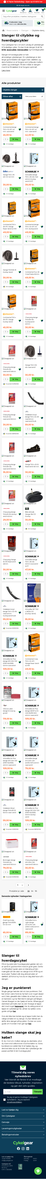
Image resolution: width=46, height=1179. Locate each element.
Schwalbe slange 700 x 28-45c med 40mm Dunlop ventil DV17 (31, 178)
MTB (4, 50)
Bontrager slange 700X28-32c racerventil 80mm (9, 862)
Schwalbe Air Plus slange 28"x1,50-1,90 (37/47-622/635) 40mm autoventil (10, 662)
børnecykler (22, 50)
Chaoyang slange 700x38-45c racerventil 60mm (9, 467)
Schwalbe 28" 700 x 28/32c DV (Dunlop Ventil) (31, 611)
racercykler (12, 50)
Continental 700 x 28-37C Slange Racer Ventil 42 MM (10, 227)
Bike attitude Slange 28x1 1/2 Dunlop (30, 514)
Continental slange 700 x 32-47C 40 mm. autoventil (9, 129)
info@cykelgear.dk (7, 1160)
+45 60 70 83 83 (6, 1158)
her (14, 1011)
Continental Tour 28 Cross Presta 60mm (32, 273)
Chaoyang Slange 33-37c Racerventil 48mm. (9, 562)
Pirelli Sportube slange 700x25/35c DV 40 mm (9, 922)
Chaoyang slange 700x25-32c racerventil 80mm (9, 417)
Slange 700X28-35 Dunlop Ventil (9, 271)
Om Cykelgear (8, 1116)
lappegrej (19, 1006)
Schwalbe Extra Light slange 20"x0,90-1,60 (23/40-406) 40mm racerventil (32, 924)
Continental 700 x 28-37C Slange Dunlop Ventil (9, 320)
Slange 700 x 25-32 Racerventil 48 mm (32, 465)
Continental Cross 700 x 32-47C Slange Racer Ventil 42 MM (32, 662)
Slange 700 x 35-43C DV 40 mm (9, 176)
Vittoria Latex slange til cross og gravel (9, 711)
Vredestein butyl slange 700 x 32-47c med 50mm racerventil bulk (32, 418)
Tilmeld (38, 1092)
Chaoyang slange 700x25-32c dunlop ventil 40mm (10, 514)
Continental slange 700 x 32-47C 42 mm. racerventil (32, 129)
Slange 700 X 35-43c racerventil (31, 366)
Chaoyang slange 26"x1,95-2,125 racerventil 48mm (31, 862)
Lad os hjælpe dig (10, 1110)
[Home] (3, 30)
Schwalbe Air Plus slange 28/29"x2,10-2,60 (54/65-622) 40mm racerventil (32, 712)
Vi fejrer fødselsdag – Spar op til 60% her (24, 2)
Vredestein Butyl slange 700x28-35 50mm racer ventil (9, 810)
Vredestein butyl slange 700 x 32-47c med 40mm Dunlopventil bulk (10, 612)
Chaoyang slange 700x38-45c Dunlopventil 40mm (31, 321)
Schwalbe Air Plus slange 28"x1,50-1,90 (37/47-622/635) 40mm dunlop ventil (32, 812)
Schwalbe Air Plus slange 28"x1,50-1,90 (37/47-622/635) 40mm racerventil (10, 762)
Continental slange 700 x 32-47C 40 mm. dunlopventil (32, 227)
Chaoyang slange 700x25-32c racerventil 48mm (9, 369)
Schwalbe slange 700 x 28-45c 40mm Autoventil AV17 (31, 563)
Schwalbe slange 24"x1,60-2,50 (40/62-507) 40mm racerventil (32, 762)
